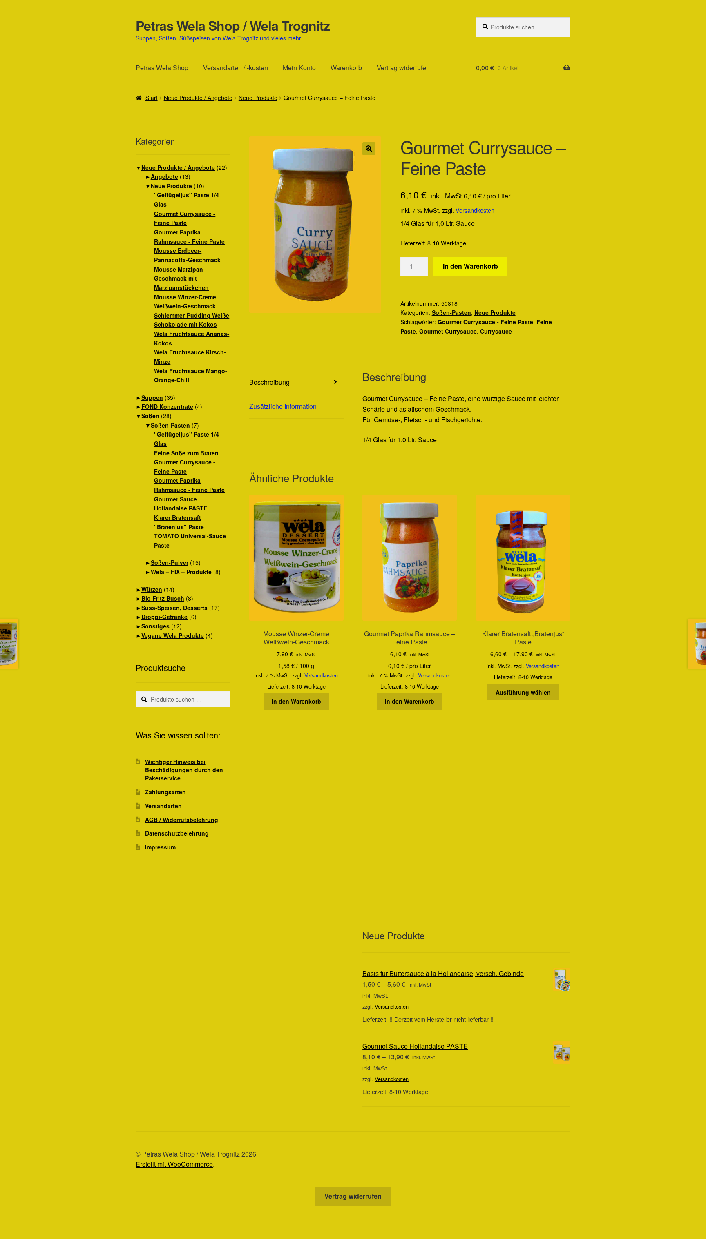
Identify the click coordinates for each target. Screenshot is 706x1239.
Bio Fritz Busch (162, 598)
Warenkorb (346, 67)
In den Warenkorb (470, 266)
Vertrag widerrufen (403, 67)
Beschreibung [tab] (269, 382)
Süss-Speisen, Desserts (174, 608)
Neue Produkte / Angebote (198, 98)
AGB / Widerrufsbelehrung (181, 820)
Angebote (164, 176)
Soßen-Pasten (451, 312)
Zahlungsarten (165, 792)
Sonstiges (155, 626)
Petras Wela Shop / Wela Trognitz (233, 25)
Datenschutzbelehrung (177, 833)
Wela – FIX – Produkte (181, 572)
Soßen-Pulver (169, 562)
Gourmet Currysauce (448, 331)
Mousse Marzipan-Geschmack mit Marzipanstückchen (181, 278)
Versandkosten (475, 210)
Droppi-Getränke (164, 617)
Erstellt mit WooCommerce (174, 1164)
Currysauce (496, 331)
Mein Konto (299, 67)
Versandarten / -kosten (235, 67)
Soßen (150, 416)
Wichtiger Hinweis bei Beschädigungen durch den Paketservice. (184, 770)
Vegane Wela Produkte (172, 635)
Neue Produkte (258, 98)
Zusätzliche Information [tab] (283, 406)
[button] (368, 148)
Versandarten (163, 806)
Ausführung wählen (523, 692)
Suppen (152, 397)
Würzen (151, 589)
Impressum (160, 847)
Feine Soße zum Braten (186, 453)
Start (151, 98)
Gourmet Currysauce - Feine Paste (485, 322)
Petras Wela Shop (162, 67)
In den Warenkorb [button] (296, 701)
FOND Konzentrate (167, 406)
